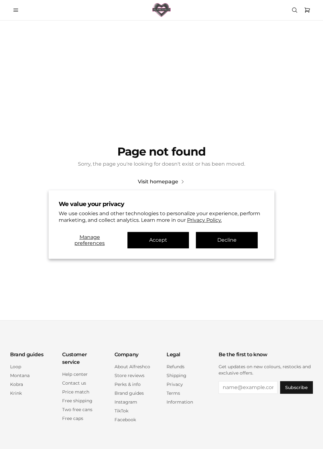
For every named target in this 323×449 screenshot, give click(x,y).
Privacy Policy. (204, 220)
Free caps (72, 418)
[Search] (294, 10)
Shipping (176, 375)
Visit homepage (158, 182)
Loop (15, 366)
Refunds (176, 366)
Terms (173, 393)
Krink (16, 393)
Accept (158, 240)
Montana (20, 375)
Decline (227, 240)
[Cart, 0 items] (307, 10)
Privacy (175, 384)
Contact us (74, 383)
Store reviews (129, 375)
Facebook (125, 419)
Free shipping (77, 401)
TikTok (121, 411)
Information (180, 402)
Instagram (126, 402)
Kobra (16, 384)
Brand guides (129, 393)
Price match (75, 392)
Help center (75, 374)
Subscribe (296, 387)
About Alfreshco (132, 366)
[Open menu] (15, 10)
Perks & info (128, 384)
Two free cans (77, 409)
